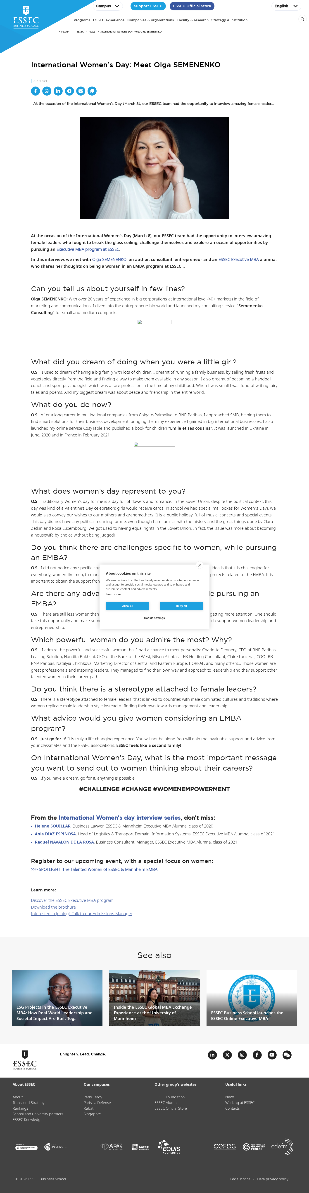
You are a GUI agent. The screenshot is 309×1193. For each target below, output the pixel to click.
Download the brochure (53, 907)
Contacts (232, 1108)
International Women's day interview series (120, 817)
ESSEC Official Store (192, 6)
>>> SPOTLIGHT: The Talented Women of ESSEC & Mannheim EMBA (94, 869)
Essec (80, 31)
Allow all (127, 606)
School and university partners (38, 1114)
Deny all (181, 606)
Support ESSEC (148, 6)
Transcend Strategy (29, 1103)
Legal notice (240, 1179)
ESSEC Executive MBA (239, 259)
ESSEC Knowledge (28, 1120)
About (18, 1097)
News (92, 31)
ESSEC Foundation (169, 1097)
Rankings (20, 1108)
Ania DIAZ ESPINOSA (55, 834)
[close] (199, 565)
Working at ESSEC (239, 1103)
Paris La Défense (97, 1103)
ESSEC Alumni (166, 1103)
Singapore (92, 1114)
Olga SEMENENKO (109, 259)
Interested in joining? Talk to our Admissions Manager (81, 914)
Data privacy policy (272, 1179)
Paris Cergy (93, 1097)
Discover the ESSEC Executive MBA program (72, 900)
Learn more (113, 594)
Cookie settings (154, 618)
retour (65, 31)
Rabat (88, 1108)
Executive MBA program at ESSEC (88, 249)
